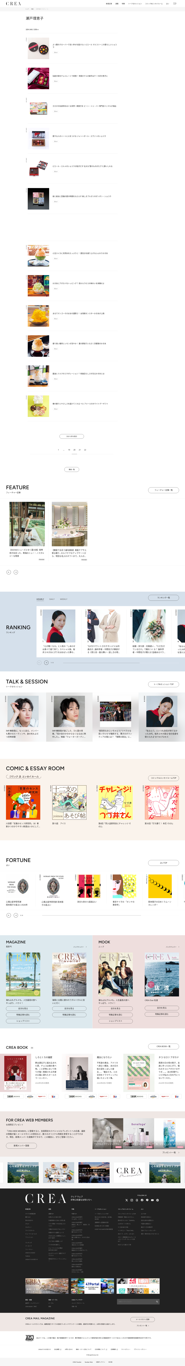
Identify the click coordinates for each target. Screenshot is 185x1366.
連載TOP (51, 1214)
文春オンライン (100, 1362)
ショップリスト (23, 1021)
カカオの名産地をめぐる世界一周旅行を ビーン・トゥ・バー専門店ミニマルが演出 (84, 106)
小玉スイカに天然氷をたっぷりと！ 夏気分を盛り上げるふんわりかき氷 (80, 253)
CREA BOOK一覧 (163, 1046)
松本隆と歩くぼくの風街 (102, 1226)
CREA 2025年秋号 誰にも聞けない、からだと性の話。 (81, 1237)
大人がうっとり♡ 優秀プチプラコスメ (57, 1254)
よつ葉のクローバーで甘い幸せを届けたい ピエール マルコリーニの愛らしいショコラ (85, 45)
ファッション (29, 1237)
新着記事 (109, 4)
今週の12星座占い (146, 1224)
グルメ (55, 52)
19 (69, 450)
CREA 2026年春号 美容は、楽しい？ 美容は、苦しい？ (81, 1224)
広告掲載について (100, 1349)
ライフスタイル (29, 1230)
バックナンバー (78, 947)
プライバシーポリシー (140, 1349)
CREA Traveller (77, 1362)
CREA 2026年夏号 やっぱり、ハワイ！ (77, 1218)
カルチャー (28, 1227)
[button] (8, 572)
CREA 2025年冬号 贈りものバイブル (77, 1255)
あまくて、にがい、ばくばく (126, 1234)
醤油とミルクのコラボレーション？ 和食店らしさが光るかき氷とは (78, 373)
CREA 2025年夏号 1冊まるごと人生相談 (78, 1244)
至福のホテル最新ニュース (56, 1232)
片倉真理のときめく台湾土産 (56, 1220)
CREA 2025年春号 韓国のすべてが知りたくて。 (80, 1249)
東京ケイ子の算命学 (147, 1227)
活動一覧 (74, 1306)
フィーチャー (29, 1249)
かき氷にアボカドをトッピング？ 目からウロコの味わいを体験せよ (78, 283)
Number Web (89, 1362)
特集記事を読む (23, 1014)
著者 (49, 1306)
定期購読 (113, 1349)
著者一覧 (72, 469)
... (63, 450)
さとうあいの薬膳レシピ (55, 1241)
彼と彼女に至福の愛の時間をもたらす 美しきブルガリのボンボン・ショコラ (82, 196)
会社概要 (56, 1349)
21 (80, 450)
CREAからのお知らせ (31, 1259)
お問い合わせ (69, 1349)
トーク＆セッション (135, 4)
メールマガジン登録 (142, 1319)
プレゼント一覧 (169, 1152)
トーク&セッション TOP (164, 684)
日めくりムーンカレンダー (148, 1230)
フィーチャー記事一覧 (163, 490)
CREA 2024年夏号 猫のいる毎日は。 (77, 1265)
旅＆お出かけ (29, 1220)
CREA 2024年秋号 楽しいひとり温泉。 (77, 1260)
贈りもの (28, 1217)
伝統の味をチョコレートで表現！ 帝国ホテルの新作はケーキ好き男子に (80, 76)
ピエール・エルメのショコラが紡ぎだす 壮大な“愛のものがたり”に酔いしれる (83, 166)
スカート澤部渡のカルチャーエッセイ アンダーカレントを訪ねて (127, 1239)
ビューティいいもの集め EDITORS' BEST (55, 1249)
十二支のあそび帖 (123, 1227)
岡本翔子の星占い (146, 1217)
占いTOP (163, 863)
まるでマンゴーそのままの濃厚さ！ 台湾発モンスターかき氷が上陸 (78, 313)
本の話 (110, 1362)
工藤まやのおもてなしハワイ (56, 1229)
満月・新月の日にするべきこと (150, 1234)
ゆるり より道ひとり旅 (124, 1245)
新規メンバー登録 (21, 1145)
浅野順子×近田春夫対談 (101, 1222)
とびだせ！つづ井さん (124, 1224)
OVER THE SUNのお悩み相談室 (104, 1229)
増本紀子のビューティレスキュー (57, 1260)
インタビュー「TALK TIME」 (126, 1230)
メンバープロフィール (78, 1303)
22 (85, 450)
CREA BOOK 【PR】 (31, 1306)
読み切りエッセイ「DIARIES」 (126, 1220)
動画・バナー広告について (83, 1349)
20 (74, 450)
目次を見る (23, 1008)
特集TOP (74, 1214)
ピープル (51, 1303)
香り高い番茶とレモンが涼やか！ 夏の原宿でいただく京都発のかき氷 (79, 343)
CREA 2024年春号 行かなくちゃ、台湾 (77, 1271)
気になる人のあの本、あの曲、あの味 (104, 1218)
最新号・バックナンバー (32, 1303)
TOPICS (27, 1256)
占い (167, 4)
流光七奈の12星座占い (147, 1220)
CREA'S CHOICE (30, 1253)
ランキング (28, 1242)
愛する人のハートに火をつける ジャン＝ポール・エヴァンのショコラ (79, 136)
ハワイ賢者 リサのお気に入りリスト (57, 1225)
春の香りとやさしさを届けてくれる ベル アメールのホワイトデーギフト (80, 404)
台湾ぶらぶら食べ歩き (54, 1217)
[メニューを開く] (175, 3)
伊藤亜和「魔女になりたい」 (126, 1217)
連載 (116, 4)
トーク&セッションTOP (101, 1214)
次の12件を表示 (71, 436)
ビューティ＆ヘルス (31, 1234)
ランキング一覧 (163, 597)
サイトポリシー (125, 1349)
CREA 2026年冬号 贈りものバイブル (77, 1231)
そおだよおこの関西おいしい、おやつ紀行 (57, 1237)
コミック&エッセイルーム (154, 4)
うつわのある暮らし (54, 1245)
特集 (123, 4)
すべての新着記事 (30, 1214)
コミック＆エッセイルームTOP (163, 778)
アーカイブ (28, 1246)
